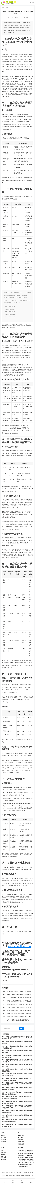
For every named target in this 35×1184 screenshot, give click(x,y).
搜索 (21, 1028)
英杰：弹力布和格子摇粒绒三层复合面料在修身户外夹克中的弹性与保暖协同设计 (17, 1020)
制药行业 (3, 1152)
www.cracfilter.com (19, 946)
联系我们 (3, 1142)
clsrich (9, 17)
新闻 (7, 7)
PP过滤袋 (20, 1139)
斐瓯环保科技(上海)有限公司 (13, 1175)
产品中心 (13, 1172)
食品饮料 (3, 1157)
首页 (3, 7)
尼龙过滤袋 (21, 1135)
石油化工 (3, 1150)
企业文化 (3, 1139)
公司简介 (3, 1135)
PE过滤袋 (20, 1137)
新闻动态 (3, 1137)
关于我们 (8, 1172)
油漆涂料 (3, 1159)
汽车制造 (3, 1154)
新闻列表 (25, 1172)
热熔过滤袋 (21, 1142)
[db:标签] (5, 980)
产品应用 (19, 1172)
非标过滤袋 (21, 1144)
